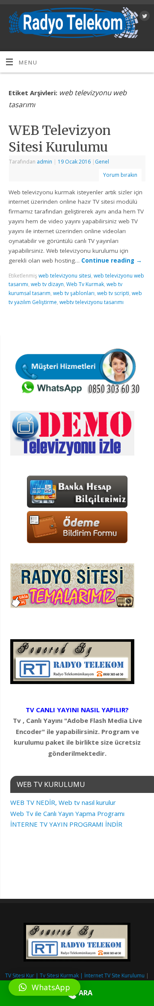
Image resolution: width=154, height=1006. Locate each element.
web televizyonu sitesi (64, 275)
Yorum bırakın (120, 174)
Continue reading (111, 260)
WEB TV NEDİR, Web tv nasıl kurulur (63, 802)
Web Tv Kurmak (85, 284)
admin (44, 161)
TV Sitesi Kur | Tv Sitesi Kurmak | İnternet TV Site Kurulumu (75, 975)
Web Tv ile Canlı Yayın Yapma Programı (67, 813)
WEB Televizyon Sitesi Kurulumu (60, 138)
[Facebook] (131, 17)
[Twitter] (143, 17)
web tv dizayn (47, 284)
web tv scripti (113, 293)
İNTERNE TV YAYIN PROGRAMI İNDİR (66, 824)
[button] (44, 987)
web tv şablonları (74, 293)
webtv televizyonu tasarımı (91, 302)
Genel (102, 161)
